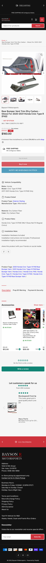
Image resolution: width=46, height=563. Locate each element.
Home (4, 40)
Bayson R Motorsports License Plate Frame (10, 323)
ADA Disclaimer (7, 507)
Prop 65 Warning (19, 290)
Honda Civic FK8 (29, 272)
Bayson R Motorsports (10, 108)
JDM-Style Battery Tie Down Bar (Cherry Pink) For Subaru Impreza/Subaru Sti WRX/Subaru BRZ (31, 334)
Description (6, 290)
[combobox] (23, 25)
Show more (38, 305)
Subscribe (37, 537)
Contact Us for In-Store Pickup (13, 478)
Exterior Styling (19, 201)
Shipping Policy (7, 501)
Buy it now (23, 164)
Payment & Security (35, 290)
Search (38, 26)
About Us (5, 509)
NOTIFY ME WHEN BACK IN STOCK (23, 170)
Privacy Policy (7, 504)
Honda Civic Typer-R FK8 (22, 274)
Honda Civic (17, 272)
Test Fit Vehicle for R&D (11, 516)
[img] (23, 385)
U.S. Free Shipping (24, 442)
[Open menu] (42, 19)
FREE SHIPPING (24, 5)
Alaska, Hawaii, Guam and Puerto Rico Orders (19, 518)
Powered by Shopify (33, 560)
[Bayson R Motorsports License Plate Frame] (12, 315)
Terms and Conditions (10, 496)
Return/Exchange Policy (11, 499)
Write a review (23, 369)
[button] (6, 128)
